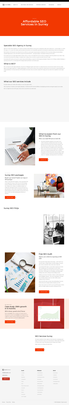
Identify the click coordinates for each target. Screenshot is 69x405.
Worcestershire (40, 381)
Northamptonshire (40, 377)
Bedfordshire (39, 383)
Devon (22, 390)
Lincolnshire (55, 379)
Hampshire (23, 379)
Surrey (22, 375)
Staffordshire (55, 383)
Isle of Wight (23, 396)
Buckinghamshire (40, 385)
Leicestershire (40, 375)
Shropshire (39, 379)
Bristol (22, 392)
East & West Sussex (25, 385)
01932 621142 (4, 375)
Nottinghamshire (56, 381)
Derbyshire (55, 377)
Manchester (55, 372)
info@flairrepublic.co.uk (6, 372)
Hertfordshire (39, 392)
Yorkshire (55, 375)
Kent (22, 383)
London (22, 372)
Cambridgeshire (40, 387)
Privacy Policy (8, 402)
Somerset (23, 394)
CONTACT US (5, 378)
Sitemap (13, 402)
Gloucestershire (40, 390)
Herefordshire (39, 372)
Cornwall (23, 387)
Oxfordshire (39, 394)
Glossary (3, 402)
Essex (22, 381)
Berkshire (23, 377)
